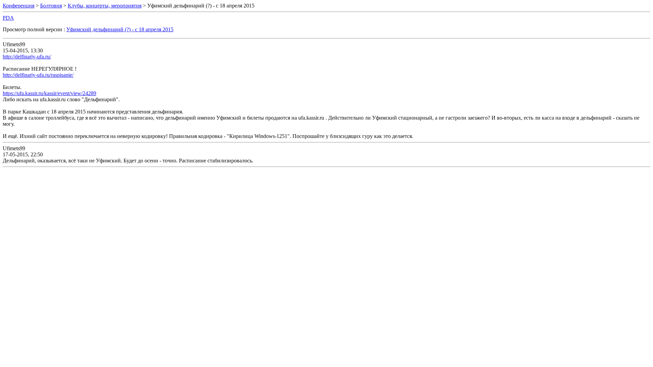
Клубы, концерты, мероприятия (104, 5)
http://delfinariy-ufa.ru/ (27, 56)
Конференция (18, 5)
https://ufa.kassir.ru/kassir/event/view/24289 (49, 93)
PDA (8, 18)
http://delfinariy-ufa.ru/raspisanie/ (38, 75)
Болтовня (51, 5)
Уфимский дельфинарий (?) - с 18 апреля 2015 (119, 29)
